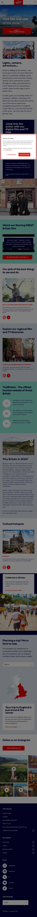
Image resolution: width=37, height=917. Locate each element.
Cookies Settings (11, 154)
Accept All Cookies (24, 154)
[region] (18, 146)
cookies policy (8, 149)
